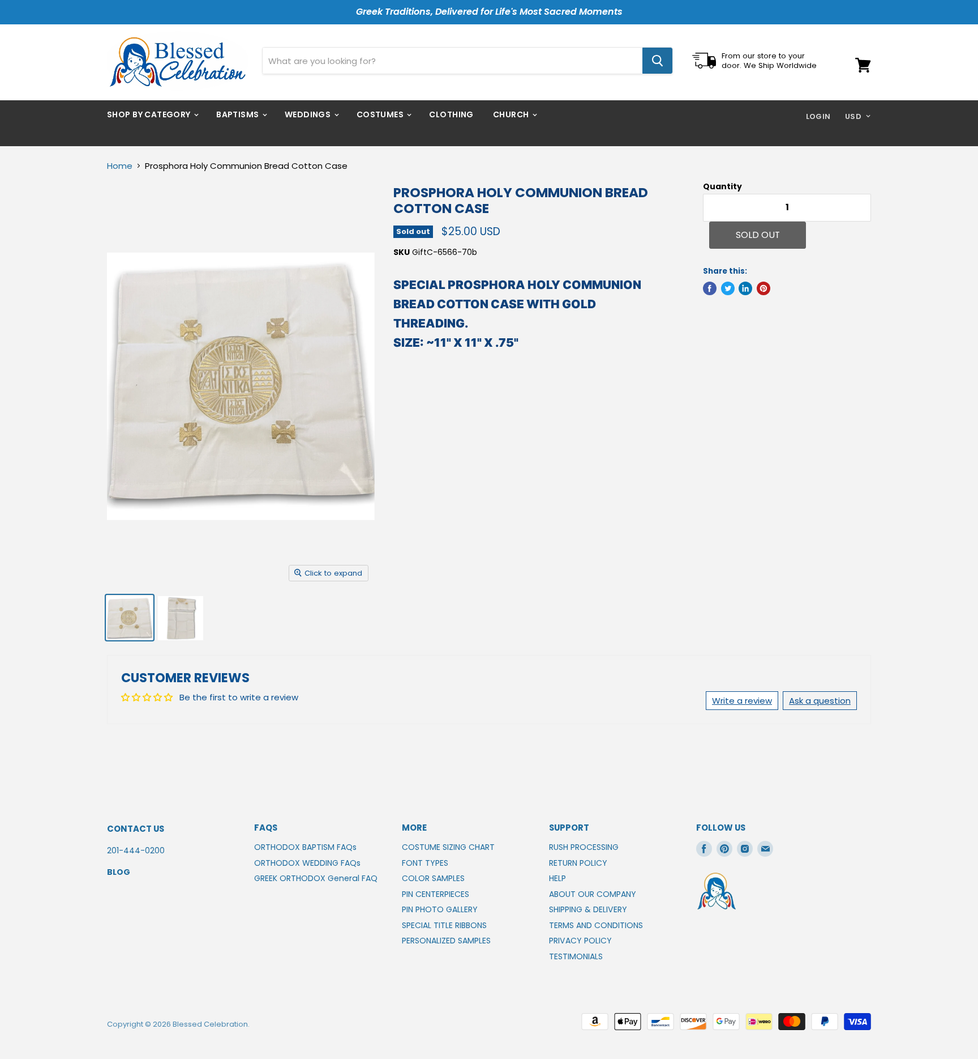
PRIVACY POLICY (580, 940)
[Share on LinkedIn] (745, 288)
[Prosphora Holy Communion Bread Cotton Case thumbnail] (129, 617)
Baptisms (238, 114)
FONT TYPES (425, 863)
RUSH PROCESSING (584, 847)
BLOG (118, 872)
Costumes (381, 114)
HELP (557, 878)
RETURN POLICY (578, 863)
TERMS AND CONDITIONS (596, 925)
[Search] (657, 61)
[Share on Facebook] (710, 288)
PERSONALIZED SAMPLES (446, 940)
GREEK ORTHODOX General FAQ (316, 878)
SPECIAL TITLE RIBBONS (444, 925)
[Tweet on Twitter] (728, 288)
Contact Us (135, 829)
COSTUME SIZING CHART (448, 847)
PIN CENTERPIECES (435, 894)
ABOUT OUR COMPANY (592, 894)
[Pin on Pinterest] (763, 288)
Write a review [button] (742, 701)
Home (119, 166)
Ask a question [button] (820, 701)
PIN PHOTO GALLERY (440, 909)
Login (818, 116)
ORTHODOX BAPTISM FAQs (305, 847)
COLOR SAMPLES (433, 878)
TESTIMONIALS (576, 956)
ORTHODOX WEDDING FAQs (307, 863)
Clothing (451, 114)
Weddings (309, 114)
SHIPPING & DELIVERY (588, 909)
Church (512, 114)
